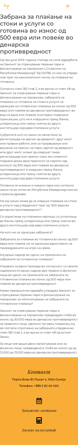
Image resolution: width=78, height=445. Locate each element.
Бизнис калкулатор (39, 429)
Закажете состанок (39, 410)
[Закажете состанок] (39, 401)
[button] (67, 6)
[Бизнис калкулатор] (39, 420)
